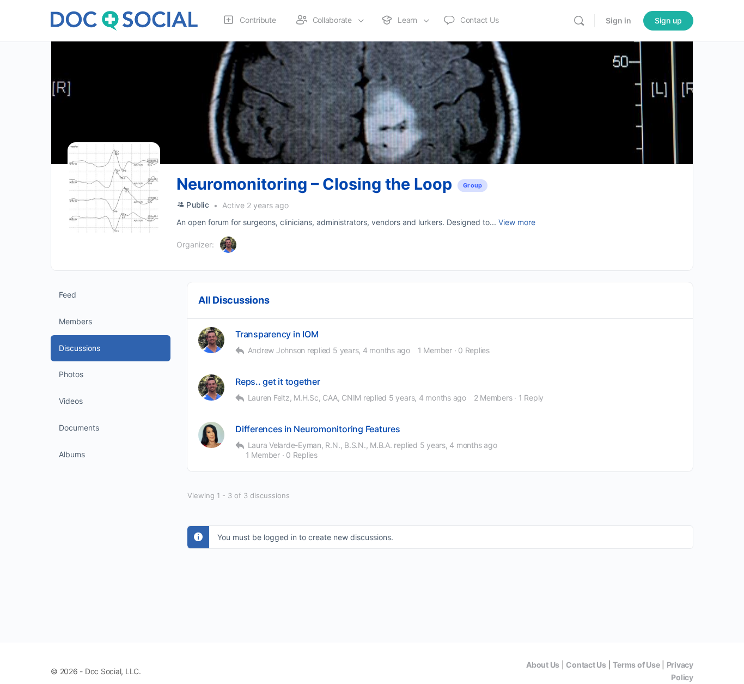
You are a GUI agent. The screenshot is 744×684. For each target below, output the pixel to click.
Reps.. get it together (277, 382)
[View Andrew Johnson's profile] (211, 340)
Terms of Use (636, 664)
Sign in (618, 20)
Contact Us (586, 664)
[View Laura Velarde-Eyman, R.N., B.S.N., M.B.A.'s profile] (211, 435)
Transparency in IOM (276, 334)
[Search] (579, 20)
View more (516, 222)
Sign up (668, 20)
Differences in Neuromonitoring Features (317, 429)
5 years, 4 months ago (371, 350)
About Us (542, 664)
